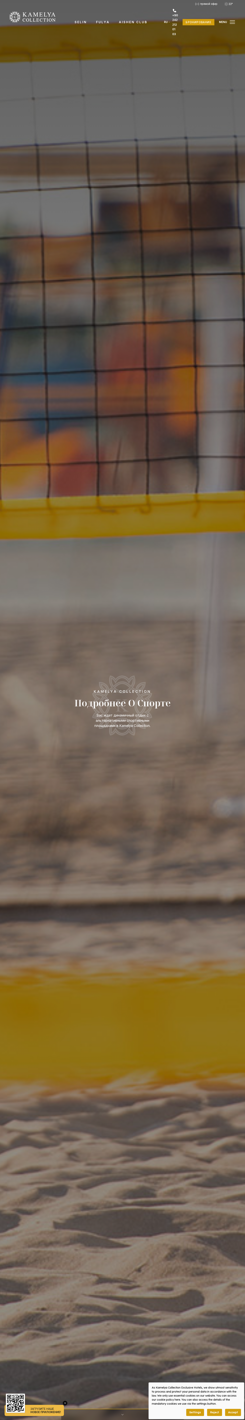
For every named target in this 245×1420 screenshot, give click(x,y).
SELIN (81, 22)
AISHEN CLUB (133, 22)
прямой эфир (208, 3)
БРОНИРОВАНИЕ (198, 22)
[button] (227, 22)
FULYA (103, 22)
